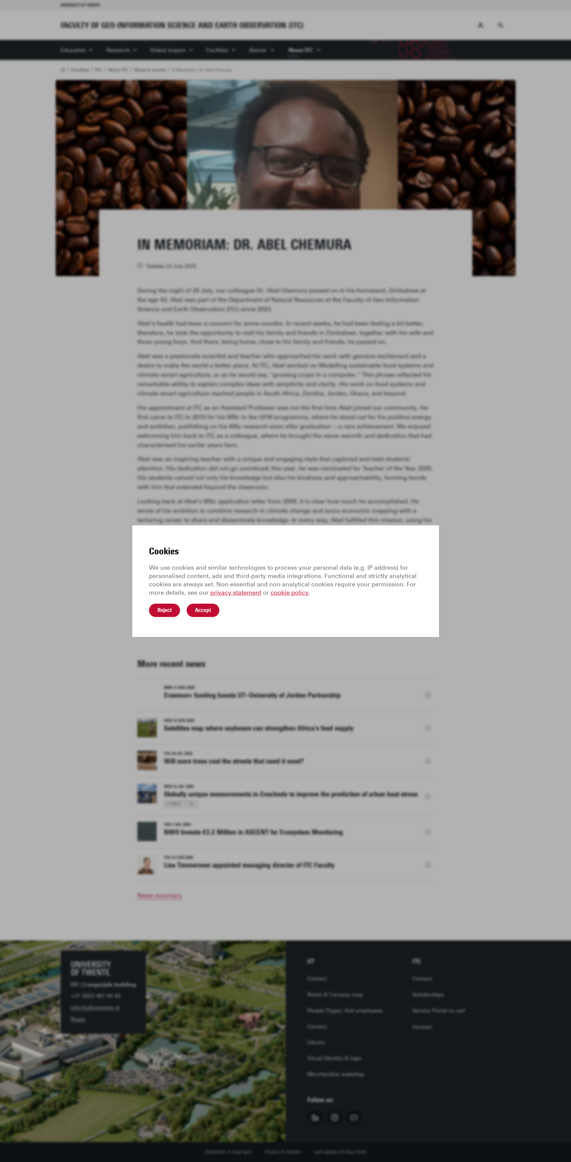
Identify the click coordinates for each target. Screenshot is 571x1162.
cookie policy (289, 592)
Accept (203, 610)
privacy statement (235, 592)
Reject (164, 610)
